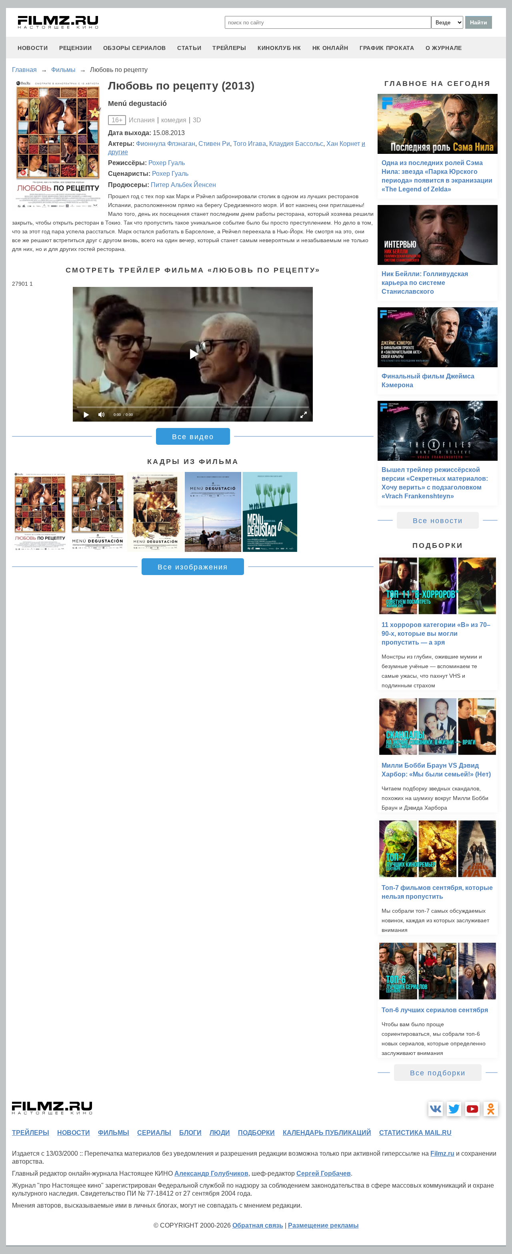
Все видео (193, 437)
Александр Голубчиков (211, 1173)
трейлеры (229, 48)
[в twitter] (454, 1109)
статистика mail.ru (415, 1132)
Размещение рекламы (323, 1225)
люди (220, 1132)
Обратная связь (257, 1225)
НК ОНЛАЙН (330, 48)
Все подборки (438, 1073)
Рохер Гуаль (166, 162)
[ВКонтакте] (435, 1109)
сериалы (154, 1132)
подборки (256, 1132)
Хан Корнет (343, 143)
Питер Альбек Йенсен (183, 184)
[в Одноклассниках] (491, 1109)
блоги (190, 1132)
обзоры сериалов (134, 48)
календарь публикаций (327, 1132)
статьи (189, 48)
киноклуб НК (279, 48)
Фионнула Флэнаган (165, 143)
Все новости (438, 521)
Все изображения (193, 567)
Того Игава (249, 143)
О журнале (444, 48)
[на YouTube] (472, 1109)
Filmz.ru (442, 1153)
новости (33, 48)
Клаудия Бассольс (296, 143)
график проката (387, 48)
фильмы (113, 1132)
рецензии (75, 48)
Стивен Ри (214, 143)
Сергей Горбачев (323, 1173)
